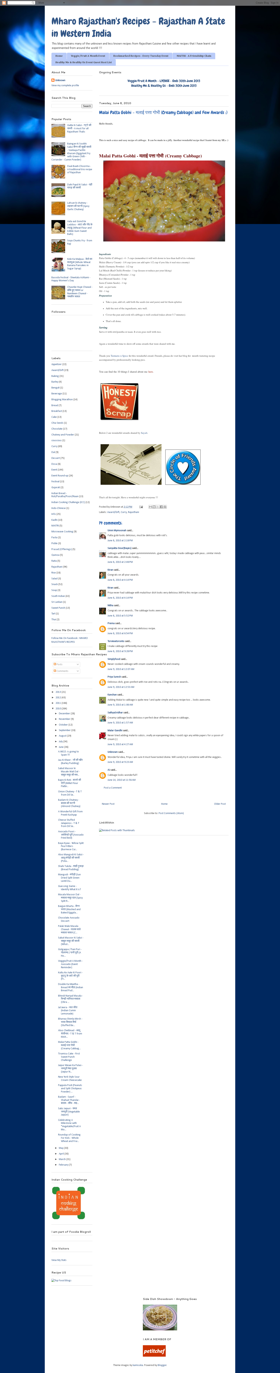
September (65, 730)
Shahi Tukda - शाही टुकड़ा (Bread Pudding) (71, 868)
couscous (56, 440)
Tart (53, 613)
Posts (59, 664)
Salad (54, 578)
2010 (59, 708)
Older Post (220, 804)
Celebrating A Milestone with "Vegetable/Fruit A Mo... (69, 1125)
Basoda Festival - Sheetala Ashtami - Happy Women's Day (70, 279)
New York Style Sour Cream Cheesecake (70, 1079)
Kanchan (112, 694)
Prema (111, 623)
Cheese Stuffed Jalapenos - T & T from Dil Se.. (68, 823)
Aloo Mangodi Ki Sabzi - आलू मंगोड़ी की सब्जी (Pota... (71, 858)
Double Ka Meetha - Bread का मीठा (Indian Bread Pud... (70, 987)
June (61, 747)
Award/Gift (113, 512)
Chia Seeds (57, 423)
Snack (54, 584)
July (61, 741)
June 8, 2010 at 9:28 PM (120, 651)
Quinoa (55, 555)
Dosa (54, 464)
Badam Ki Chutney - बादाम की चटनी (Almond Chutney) (69, 803)
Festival (55, 481)
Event (54, 469)
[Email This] (150, 507)
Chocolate (56, 428)
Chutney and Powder (62, 434)
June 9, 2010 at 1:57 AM (120, 722)
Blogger (162, 1365)
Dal (53, 452)
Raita (54, 561)
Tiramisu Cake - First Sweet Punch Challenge (69, 1057)
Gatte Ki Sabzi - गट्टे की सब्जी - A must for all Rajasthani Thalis (79, 128)
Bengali (55, 387)
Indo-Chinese (58, 508)
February (64, 1164)
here (150, 371)
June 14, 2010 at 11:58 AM (122, 780)
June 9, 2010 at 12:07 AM (121, 669)
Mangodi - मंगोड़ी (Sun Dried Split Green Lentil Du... (69, 878)
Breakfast (56, 411)
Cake (54, 417)
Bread (54, 405)
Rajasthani (133, 512)
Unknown (113, 752)
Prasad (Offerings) (61, 549)
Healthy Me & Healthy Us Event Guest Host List (83, 62)
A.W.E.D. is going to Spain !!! (68, 753)
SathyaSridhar (115, 712)
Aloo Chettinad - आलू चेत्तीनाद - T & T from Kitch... (70, 1033)
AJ (109, 770)
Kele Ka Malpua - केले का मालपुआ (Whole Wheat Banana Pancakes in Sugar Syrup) (79, 264)
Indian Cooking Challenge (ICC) (68, 502)
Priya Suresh (114, 676)
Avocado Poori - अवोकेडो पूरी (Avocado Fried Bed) (71, 835)
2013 (59, 692)
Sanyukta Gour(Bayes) (119, 548)
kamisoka (138, 1365)
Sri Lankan (56, 602)
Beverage (56, 393)
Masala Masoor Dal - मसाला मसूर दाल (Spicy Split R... (70, 898)
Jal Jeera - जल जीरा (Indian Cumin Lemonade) (67, 1010)
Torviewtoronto (116, 641)
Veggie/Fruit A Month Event (88, 56)
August (63, 735)
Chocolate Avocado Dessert (68, 919)
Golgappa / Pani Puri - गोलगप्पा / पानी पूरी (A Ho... (70, 952)
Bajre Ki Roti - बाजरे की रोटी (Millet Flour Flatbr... (69, 783)
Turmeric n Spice (119, 355)
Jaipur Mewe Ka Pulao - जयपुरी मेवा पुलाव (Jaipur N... (70, 1068)
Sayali (144, 433)
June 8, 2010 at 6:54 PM (120, 633)
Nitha (110, 605)
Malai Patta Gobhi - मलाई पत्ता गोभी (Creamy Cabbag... (69, 1045)
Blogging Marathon (62, 399)
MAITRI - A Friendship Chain (194, 56)
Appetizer (56, 364)
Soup (54, 590)
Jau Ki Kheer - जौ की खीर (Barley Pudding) (70, 762)
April (61, 1153)
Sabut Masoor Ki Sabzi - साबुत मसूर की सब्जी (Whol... (70, 941)
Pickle (54, 543)
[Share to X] (158, 507)
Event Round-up (59, 475)
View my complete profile (65, 85)
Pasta (54, 537)
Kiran (110, 569)
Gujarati (55, 487)
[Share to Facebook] (161, 507)
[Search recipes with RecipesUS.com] (61, 1280)
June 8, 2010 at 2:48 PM (120, 562)
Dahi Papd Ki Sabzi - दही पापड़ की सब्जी (79, 186)
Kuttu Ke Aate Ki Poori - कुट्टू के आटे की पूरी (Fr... (70, 976)
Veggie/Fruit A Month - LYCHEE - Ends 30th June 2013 (164, 81)
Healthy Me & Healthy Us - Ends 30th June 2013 (164, 85)
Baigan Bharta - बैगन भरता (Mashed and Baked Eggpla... (69, 909)
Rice (53, 572)
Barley (54, 381)
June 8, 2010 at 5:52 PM (120, 615)
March (62, 1159)
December (65, 713)
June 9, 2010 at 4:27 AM (120, 744)
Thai (53, 619)
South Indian (58, 596)
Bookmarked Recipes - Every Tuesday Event (140, 56)
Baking (55, 376)
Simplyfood (114, 659)
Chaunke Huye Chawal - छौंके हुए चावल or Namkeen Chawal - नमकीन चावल (79, 292)
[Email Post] (140, 507)
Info (53, 514)
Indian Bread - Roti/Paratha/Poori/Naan (64, 495)
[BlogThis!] (154, 507)
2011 (59, 703)
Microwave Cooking (62, 531)
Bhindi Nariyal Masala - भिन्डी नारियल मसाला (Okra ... (70, 999)
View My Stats (58, 1260)
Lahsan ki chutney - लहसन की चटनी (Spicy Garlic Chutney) (78, 206)
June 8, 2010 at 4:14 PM (120, 580)
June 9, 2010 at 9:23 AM (120, 762)
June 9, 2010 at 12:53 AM (121, 687)
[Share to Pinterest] (165, 507)
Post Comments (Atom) (171, 813)
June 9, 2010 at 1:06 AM (120, 704)
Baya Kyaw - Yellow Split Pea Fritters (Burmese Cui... (71, 846)
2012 (59, 697)
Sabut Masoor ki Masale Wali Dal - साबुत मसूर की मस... (69, 771)
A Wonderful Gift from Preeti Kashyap (70, 813)
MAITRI (55, 525)
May (61, 1148)
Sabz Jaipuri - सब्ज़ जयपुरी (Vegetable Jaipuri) (69, 1111)
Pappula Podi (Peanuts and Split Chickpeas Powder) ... (70, 1088)
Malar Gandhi (115, 730)
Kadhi (54, 520)
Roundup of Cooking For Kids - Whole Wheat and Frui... (69, 1138)
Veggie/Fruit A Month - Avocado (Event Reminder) (70, 964)
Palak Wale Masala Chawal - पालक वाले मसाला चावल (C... (69, 929)
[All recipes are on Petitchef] (154, 1356)
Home (59, 56)
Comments (62, 671)
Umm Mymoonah (117, 530)
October (63, 724)
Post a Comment (113, 787)
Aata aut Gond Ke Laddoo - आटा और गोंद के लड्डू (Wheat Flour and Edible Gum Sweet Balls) (79, 228)
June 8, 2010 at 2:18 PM (120, 540)
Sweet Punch (58, 608)
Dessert (55, 458)
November (65, 719)
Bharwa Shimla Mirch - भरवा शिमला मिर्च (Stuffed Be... (70, 1022)
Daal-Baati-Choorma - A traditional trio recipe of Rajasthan (79, 169)
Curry (124, 512)
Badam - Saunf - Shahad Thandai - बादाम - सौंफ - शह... (69, 1100)
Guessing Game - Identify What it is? (69, 888)
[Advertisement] (92, 1302)
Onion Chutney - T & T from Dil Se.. (70, 793)
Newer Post (108, 804)
